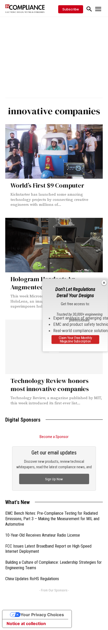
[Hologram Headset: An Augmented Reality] (54, 245)
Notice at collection (26, 623)
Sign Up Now (54, 479)
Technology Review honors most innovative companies (49, 384)
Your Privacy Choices (42, 614)
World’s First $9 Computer (47, 185)
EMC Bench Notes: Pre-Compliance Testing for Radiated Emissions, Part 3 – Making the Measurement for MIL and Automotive (52, 519)
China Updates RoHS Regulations (32, 578)
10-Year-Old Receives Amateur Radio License (42, 535)
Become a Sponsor (54, 436)
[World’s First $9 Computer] (54, 151)
